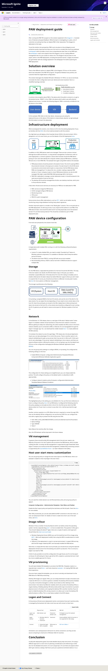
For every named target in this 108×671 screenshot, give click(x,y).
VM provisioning (94, 38)
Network (92, 29)
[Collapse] (18, 23)
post (48, 528)
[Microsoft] (3, 13)
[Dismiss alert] (105, 3)
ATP (58, 200)
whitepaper (33, 51)
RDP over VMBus (64, 624)
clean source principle (45, 532)
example (60, 568)
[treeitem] (10, 29)
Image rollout (93, 36)
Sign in (104, 12)
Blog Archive (36, 24)
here (73, 136)
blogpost (69, 38)
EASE (41, 131)
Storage (92, 27)
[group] (54, 481)
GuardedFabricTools (45, 448)
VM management (94, 31)
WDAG (31, 346)
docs (77, 508)
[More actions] (78, 24)
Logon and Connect (95, 40)
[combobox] (10, 26)
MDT (33, 537)
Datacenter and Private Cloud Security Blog (51, 24)
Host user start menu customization (95, 33)
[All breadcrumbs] (30, 24)
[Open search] (100, 13)
